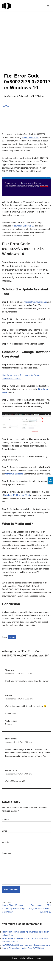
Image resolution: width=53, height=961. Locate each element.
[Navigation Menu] (48, 5)
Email (5, 831)
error (12, 637)
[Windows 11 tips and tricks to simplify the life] (6, 5)
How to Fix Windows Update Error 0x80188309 (23, 948)
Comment (7, 853)
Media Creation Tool (30, 137)
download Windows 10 (24, 226)
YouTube (6, 106)
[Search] (26, 5)
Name (5, 819)
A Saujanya (11, 96)
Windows (40, 96)
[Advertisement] (26, 44)
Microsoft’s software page (35, 302)
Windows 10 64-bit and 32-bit (17, 495)
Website (5, 842)
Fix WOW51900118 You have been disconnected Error (26, 945)
